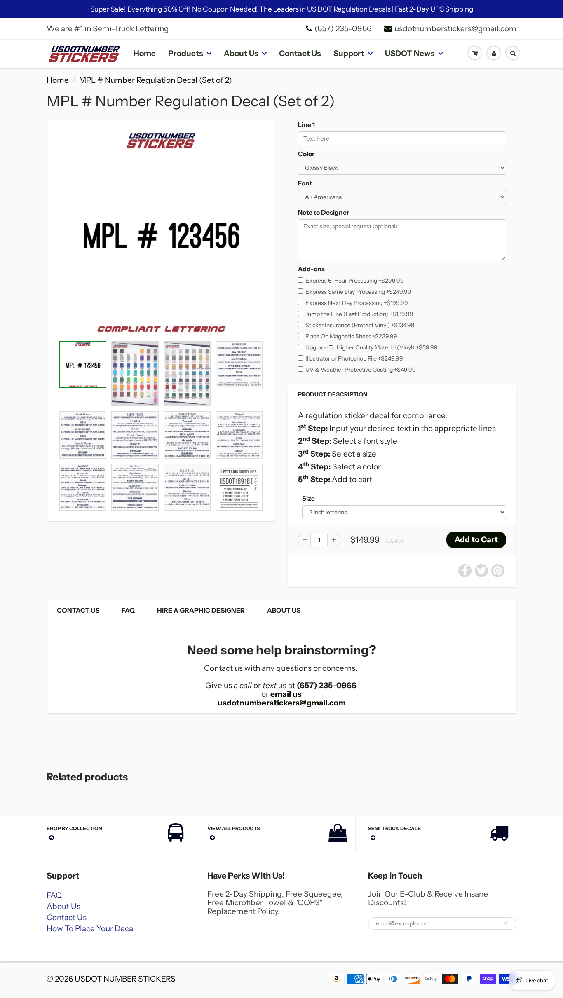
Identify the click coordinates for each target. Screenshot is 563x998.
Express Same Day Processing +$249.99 (358, 291)
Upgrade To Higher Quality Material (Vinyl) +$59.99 (371, 347)
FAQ (128, 610)
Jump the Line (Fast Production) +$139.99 (359, 314)
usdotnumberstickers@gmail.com (455, 28)
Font (305, 183)
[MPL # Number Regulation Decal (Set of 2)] (161, 232)
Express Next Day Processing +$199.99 (356, 303)
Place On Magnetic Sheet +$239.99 (351, 336)
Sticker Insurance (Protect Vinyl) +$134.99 (360, 325)
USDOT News (410, 53)
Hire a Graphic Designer (201, 610)
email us (286, 694)
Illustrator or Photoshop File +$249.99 (354, 358)
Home (145, 53)
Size (308, 498)
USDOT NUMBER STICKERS (125, 979)
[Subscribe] (506, 923)
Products (185, 53)
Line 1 (306, 125)
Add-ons (311, 269)
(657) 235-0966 (342, 28)
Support (348, 53)
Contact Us (300, 53)
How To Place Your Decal (91, 928)
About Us (241, 53)
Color (306, 154)
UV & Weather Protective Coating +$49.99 (360, 369)
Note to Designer (323, 212)
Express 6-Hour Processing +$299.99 (354, 280)
